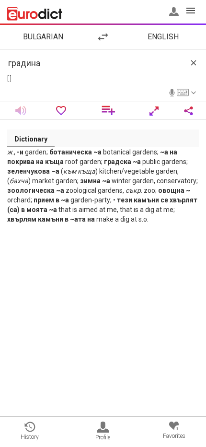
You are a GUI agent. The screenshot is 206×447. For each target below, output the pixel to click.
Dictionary (30, 139)
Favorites (174, 432)
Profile (102, 437)
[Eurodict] (34, 14)
